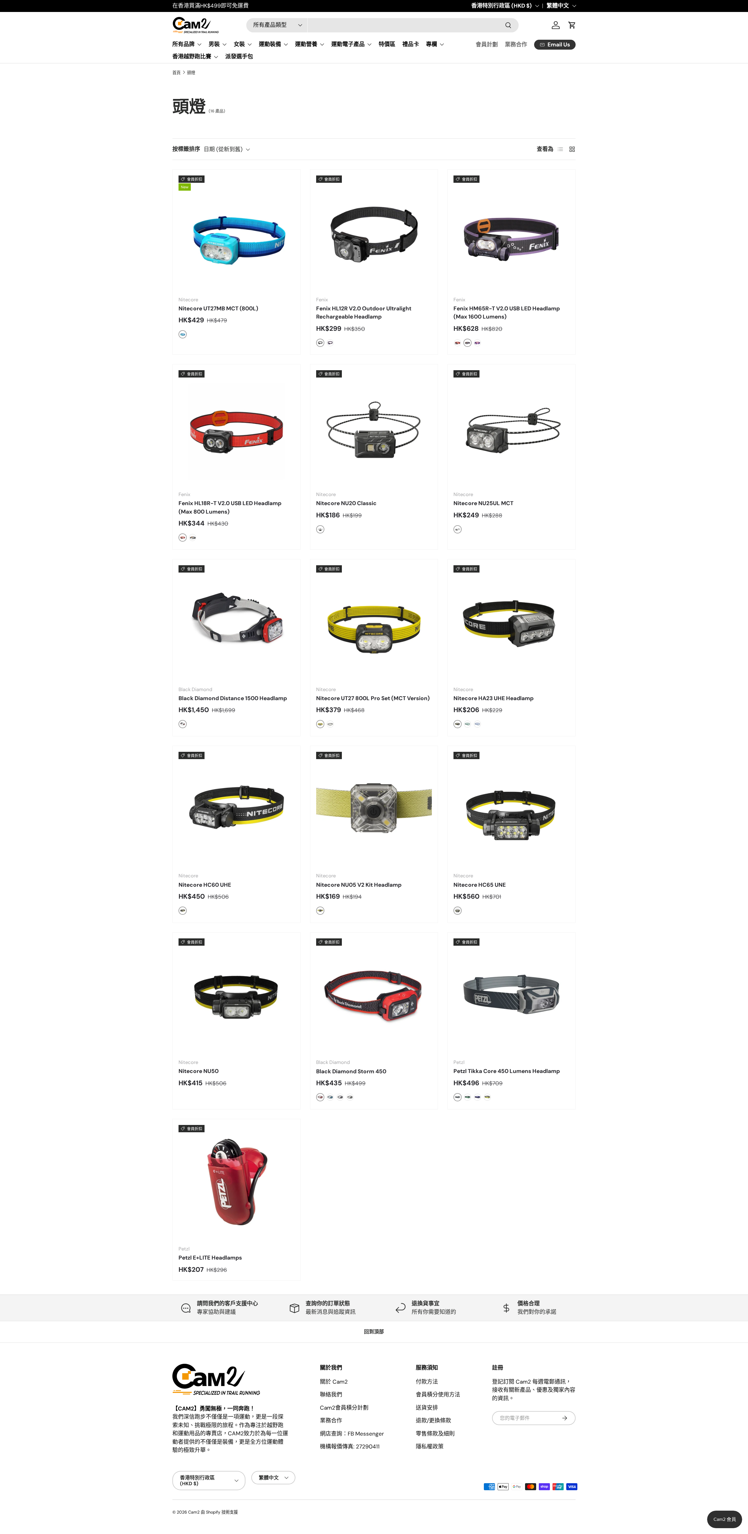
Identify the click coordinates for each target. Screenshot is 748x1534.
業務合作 (516, 44)
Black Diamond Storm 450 (351, 1071)
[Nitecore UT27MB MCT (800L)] (237, 233)
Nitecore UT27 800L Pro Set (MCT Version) (373, 698)
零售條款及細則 (435, 1433)
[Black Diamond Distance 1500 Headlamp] (237, 623)
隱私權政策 (430, 1446)
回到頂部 (374, 1331)
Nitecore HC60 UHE (205, 884)
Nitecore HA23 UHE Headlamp (493, 698)
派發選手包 (239, 56)
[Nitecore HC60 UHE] (237, 810)
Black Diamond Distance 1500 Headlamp (233, 698)
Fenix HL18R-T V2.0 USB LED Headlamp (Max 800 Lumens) (230, 507)
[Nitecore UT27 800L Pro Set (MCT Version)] (374, 623)
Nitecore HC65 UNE (479, 884)
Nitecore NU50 (199, 1071)
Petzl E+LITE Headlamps (210, 1257)
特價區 (387, 44)
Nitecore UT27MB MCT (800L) (218, 308)
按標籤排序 (186, 149)
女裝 (239, 44)
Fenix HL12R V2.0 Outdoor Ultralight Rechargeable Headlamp (363, 313)
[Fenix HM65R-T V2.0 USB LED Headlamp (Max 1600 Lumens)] (511, 233)
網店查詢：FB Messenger (352, 1433)
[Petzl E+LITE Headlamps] (237, 1183)
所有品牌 (183, 44)
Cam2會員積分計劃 (344, 1407)
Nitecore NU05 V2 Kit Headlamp (358, 884)
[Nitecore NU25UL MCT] (511, 428)
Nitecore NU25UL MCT (483, 503)
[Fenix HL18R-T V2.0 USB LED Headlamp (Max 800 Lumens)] (237, 428)
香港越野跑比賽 (191, 56)
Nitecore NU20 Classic (346, 503)
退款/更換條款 (433, 1420)
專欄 (431, 44)
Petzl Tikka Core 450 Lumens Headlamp (506, 1071)
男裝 (214, 44)
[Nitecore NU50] (237, 996)
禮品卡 (410, 44)
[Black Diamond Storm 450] (374, 996)
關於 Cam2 (334, 1381)
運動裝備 (270, 44)
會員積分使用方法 (438, 1394)
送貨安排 (427, 1407)
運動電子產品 (348, 44)
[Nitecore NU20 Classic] (374, 428)
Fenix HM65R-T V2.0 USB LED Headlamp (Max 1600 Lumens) (506, 313)
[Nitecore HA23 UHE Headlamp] (511, 623)
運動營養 (306, 44)
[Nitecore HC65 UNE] (511, 810)
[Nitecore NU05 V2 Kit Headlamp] (374, 810)
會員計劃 (487, 44)
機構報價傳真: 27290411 (350, 1446)
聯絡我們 (331, 1394)
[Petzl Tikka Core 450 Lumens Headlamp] (511, 996)
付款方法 (427, 1381)
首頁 (176, 72)
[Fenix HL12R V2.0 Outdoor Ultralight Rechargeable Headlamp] (374, 233)
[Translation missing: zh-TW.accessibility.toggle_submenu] (199, 44)
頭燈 (191, 72)
